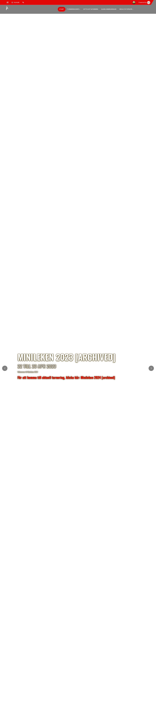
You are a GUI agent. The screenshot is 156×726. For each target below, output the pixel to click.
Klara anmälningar (108, 9)
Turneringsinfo (73, 9)
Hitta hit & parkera (90, 9)
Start (61, 9)
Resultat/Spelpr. (125, 9)
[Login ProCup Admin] (23, 2)
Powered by (142, 2)
